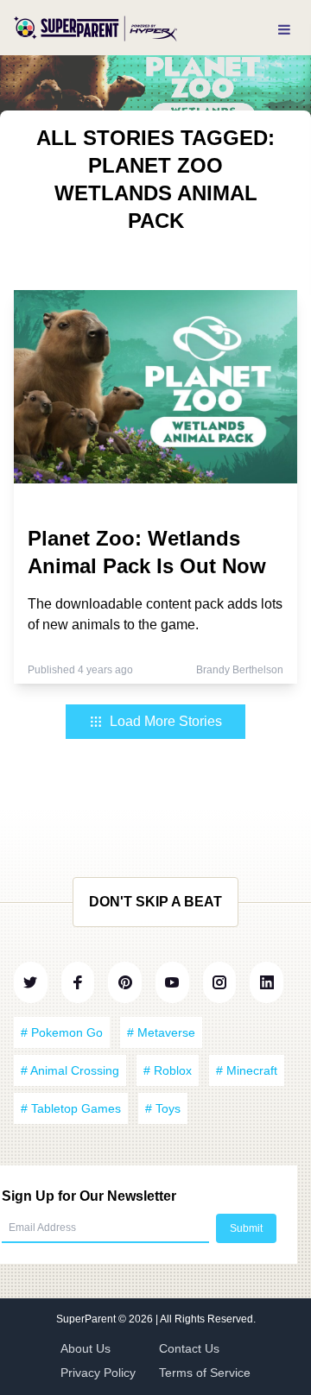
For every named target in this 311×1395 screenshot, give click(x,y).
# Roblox (167, 1070)
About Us (85, 1348)
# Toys (163, 1108)
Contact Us (189, 1348)
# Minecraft (246, 1070)
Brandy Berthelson (239, 670)
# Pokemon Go (62, 1032)
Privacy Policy (98, 1372)
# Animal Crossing (70, 1070)
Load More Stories (166, 721)
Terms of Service (205, 1372)
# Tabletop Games (71, 1108)
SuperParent (87, 1319)
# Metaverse (161, 1032)
